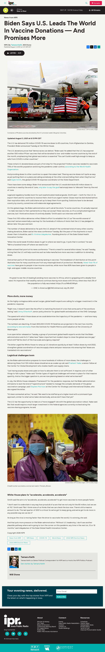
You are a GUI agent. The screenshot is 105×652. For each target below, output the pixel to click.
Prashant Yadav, (75, 363)
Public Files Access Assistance (47, 631)
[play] (5, 10)
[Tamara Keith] (14, 562)
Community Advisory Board (46, 627)
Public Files (41, 630)
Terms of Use (84, 628)
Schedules (84, 622)
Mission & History (43, 622)
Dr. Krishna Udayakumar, (42, 234)
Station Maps (85, 623)
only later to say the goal (49, 187)
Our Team (40, 623)
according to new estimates (19, 327)
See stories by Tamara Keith (33, 563)
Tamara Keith (16, 45)
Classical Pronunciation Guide (90, 630)
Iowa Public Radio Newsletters (69, 623)
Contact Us (62, 627)
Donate (97, 3)
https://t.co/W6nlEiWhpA (66, 283)
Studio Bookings (64, 628)
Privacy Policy (85, 627)
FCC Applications (43, 628)
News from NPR (10, 18)
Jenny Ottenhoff (25, 311)
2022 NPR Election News (75, 538)
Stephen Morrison (38, 387)
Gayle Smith (16, 180)
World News (56, 538)
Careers (61, 625)
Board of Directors (43, 625)
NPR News (30, 538)
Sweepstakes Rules (87, 625)
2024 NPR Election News (19, 543)
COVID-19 (43, 538)
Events (61, 622)
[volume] (12, 10)
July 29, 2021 (68, 288)
